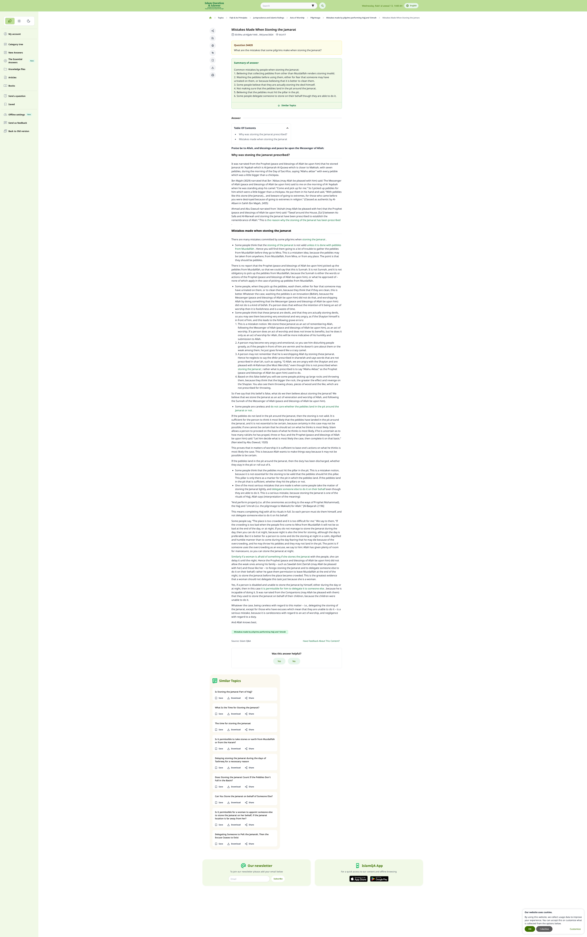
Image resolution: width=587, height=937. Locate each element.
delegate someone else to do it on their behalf (298, 489)
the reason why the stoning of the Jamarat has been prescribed (304, 220)
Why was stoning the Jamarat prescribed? (263, 134)
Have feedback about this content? (321, 640)
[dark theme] (28, 21)
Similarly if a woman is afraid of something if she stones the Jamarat (270, 556)
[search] (322, 5)
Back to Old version (18, 131)
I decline (544, 928)
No (294, 661)
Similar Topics (288, 105)
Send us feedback (17, 122)
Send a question (16, 96)
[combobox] (287, 5)
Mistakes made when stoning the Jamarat (263, 139)
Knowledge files (16, 69)
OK (529, 928)
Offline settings (19, 114)
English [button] (413, 5)
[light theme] (19, 21)
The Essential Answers (21, 61)
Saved (11, 104)
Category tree (15, 44)
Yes (279, 661)
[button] (213, 31)
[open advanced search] (313, 6)
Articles (12, 77)
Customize (575, 928)
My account (14, 34)
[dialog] (553, 921)
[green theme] (10, 21)
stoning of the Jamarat (280, 245)
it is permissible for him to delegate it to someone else (292, 588)
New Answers (15, 52)
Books (11, 85)
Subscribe (278, 878)
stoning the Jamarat (313, 239)
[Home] (210, 18)
